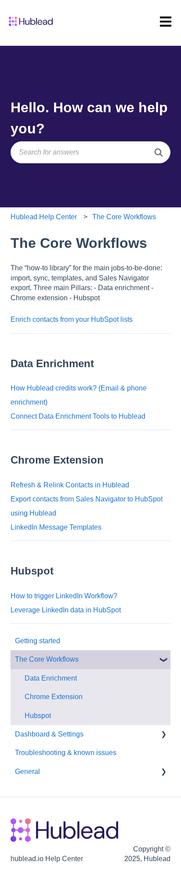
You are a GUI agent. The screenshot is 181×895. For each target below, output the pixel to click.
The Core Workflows (124, 217)
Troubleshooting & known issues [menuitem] (65, 752)
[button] (163, 660)
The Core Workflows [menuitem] (47, 659)
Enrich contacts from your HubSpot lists (72, 319)
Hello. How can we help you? (89, 117)
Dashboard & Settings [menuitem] (49, 734)
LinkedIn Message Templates (56, 527)
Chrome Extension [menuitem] (54, 696)
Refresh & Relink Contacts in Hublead (70, 485)
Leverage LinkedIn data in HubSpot (66, 610)
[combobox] (90, 152)
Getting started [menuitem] (37, 641)
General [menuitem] (27, 771)
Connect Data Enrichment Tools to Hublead (78, 416)
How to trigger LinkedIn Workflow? (64, 596)
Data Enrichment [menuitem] (51, 678)
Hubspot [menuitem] (38, 715)
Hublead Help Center (44, 217)
